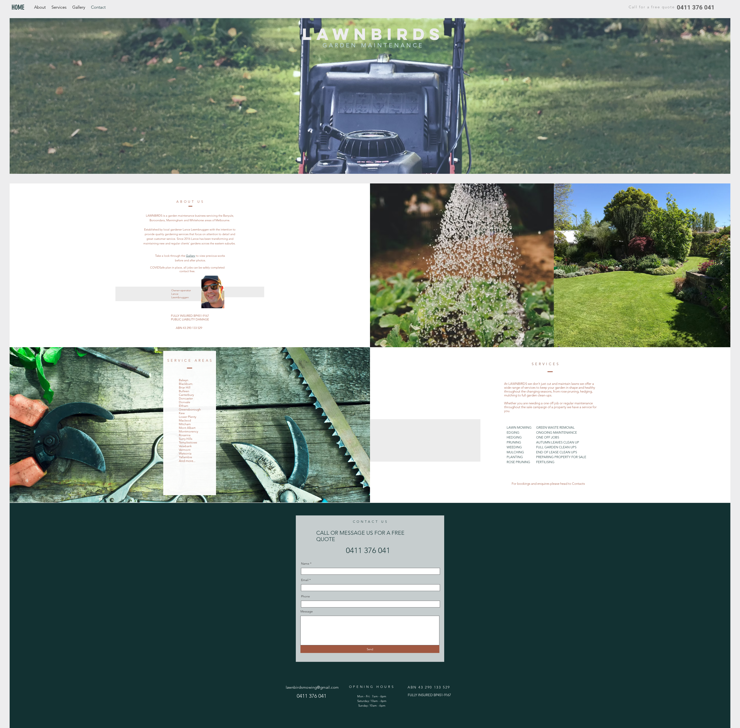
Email (305, 580)
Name (305, 563)
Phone (305, 596)
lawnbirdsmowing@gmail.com (312, 687)
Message (306, 611)
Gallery (190, 256)
